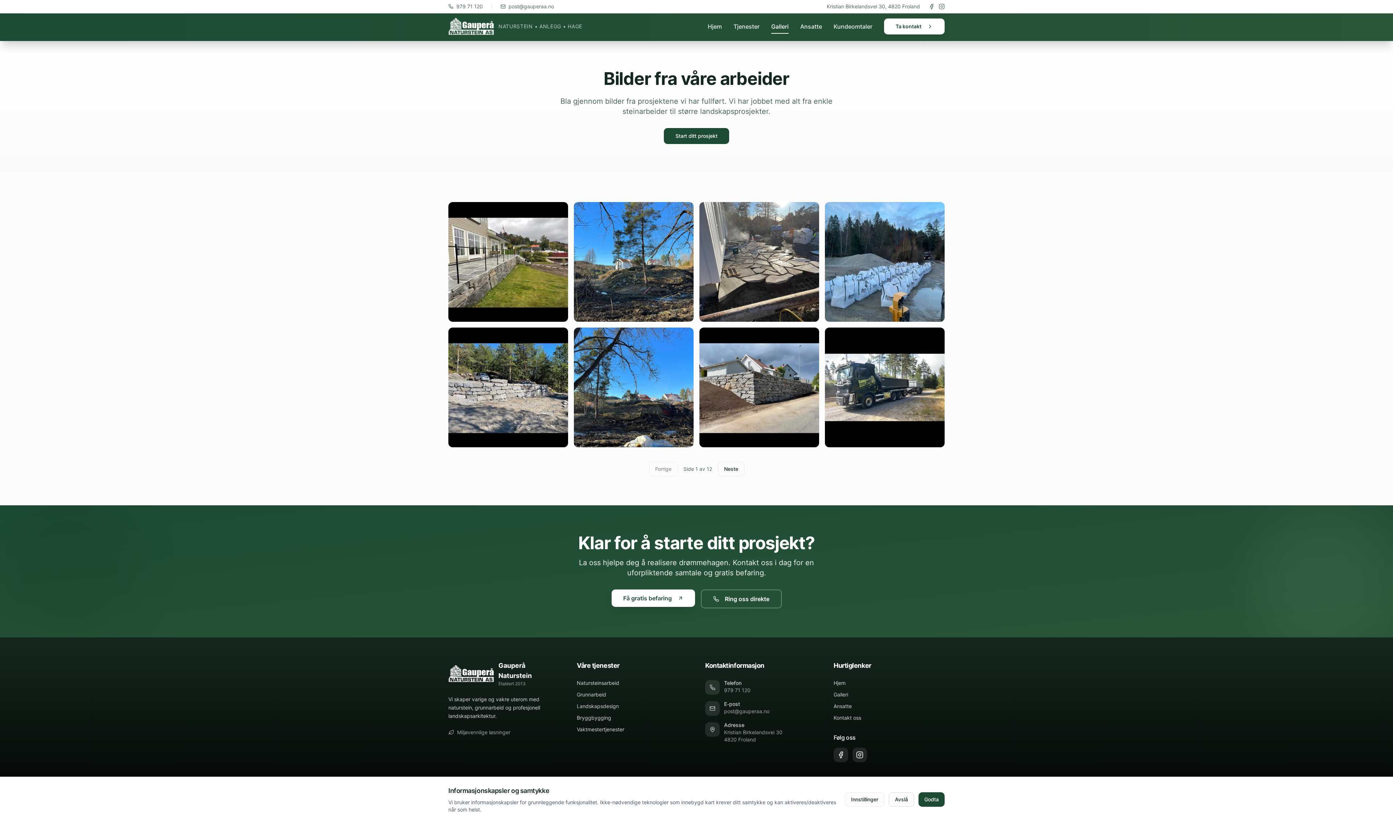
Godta (931, 799)
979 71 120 (469, 6)
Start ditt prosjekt (696, 136)
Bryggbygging (594, 718)
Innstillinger (864, 799)
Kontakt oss (847, 718)
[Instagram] (942, 6)
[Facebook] (931, 6)
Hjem (715, 26)
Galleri (780, 26)
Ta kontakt (908, 26)
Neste (731, 469)
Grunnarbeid (591, 694)
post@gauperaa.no (531, 6)
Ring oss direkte (747, 599)
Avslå (901, 799)
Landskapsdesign (598, 706)
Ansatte (811, 26)
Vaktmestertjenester (600, 729)
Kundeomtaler (853, 26)
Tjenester (747, 26)
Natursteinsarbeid (598, 683)
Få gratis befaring (647, 598)
